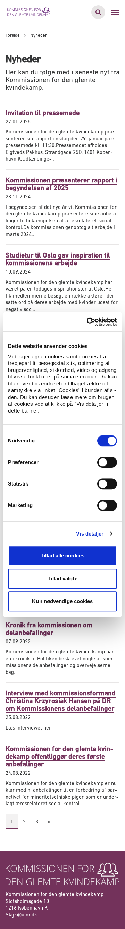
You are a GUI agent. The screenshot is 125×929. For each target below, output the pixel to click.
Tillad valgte (62, 578)
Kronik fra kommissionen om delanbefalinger (49, 629)
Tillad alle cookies (62, 556)
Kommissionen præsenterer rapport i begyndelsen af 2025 (61, 184)
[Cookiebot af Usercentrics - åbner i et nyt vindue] (88, 321)
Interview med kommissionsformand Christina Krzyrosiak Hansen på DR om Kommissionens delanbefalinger (61, 700)
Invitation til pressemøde (43, 113)
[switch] (107, 462)
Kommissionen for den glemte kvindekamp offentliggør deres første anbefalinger (59, 756)
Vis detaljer (89, 534)
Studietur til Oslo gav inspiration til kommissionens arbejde (58, 259)
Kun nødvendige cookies (62, 601)
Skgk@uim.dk (21, 915)
